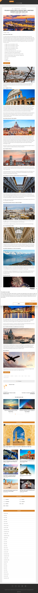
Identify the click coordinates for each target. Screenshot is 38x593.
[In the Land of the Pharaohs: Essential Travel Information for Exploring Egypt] (10, 484)
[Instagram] (16, 586)
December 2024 (6, 553)
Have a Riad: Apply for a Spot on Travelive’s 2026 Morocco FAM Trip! (17, 446)
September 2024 (6, 559)
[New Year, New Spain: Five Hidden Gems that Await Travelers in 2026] (27, 455)
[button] (14, 1)
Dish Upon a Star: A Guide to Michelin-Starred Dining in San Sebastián (27, 491)
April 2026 (5, 521)
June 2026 (5, 517)
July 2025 (5, 539)
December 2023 (6, 578)
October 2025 (6, 533)
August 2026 (6, 513)
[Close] (1, 1)
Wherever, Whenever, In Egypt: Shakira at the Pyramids (27, 411)
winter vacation (6, 377)
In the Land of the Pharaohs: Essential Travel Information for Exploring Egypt (10, 491)
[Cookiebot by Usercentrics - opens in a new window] (30, 288)
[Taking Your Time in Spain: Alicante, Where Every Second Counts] (11, 404)
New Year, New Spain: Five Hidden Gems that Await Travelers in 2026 (27, 461)
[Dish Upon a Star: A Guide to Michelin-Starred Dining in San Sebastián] (27, 484)
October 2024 (6, 557)
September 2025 (6, 535)
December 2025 (6, 529)
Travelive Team (18, 13)
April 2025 (5, 545)
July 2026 (5, 515)
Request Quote (6, 63)
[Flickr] (22, 586)
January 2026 (6, 527)
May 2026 (5, 519)
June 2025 (5, 541)
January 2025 (6, 551)
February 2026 (6, 525)
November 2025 (6, 531)
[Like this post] (17, 381)
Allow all (31, 303)
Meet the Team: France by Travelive (25, 475)
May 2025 (5, 543)
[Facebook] (12, 586)
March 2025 (6, 547)
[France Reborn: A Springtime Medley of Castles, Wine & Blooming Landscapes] (10, 469)
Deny (19, 303)
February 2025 (6, 549)
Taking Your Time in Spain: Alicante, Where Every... (10, 411)
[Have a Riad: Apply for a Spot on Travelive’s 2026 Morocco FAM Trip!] (19, 435)
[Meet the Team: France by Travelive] (27, 469)
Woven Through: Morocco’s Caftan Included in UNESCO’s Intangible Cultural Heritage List (10, 461)
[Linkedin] (19, 586)
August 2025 (6, 537)
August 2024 (6, 561)
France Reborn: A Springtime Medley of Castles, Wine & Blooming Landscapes (9, 476)
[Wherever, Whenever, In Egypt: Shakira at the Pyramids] (27, 404)
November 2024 (6, 555)
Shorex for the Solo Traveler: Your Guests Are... (16, 1)
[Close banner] (36, 288)
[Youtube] (25, 586)
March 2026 (6, 523)
